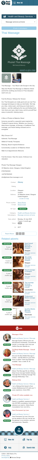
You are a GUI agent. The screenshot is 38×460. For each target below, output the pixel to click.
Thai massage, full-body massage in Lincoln (29, 285)
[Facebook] (17, 233)
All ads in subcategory (20, 28)
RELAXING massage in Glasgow (28, 258)
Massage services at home (26, 215)
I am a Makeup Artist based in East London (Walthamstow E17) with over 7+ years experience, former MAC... (24, 388)
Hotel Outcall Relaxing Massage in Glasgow (29, 246)
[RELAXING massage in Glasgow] (18, 262)
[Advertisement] (19, 9)
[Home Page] (5, 3)
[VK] (23, 233)
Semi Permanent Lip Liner (20, 410)
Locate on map (24, 198)
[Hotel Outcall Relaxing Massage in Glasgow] (18, 248)
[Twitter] (20, 233)
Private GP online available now (22, 395)
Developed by (6, 457)
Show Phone (22, 202)
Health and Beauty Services (26, 213)
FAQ (9, 448)
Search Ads (28, 448)
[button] (19, 430)
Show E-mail (22, 204)
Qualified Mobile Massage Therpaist (30, 310)
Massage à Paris (17, 334)
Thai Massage (16, 364)
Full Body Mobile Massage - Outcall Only (23, 350)
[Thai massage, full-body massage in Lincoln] (18, 287)
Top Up (28, 439)
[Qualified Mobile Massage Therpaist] (18, 313)
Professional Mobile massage (30, 297)
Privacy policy (6, 455)
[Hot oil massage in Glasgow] (18, 274)
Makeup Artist (16, 380)
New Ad (9, 439)
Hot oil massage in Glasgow (30, 270)
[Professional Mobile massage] (18, 301)
